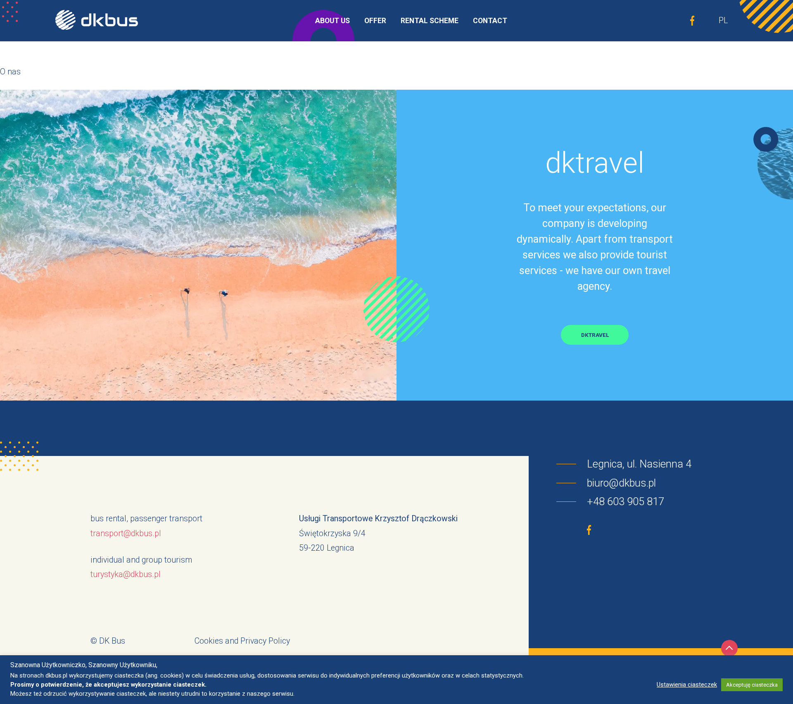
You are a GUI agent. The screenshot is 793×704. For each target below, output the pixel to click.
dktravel (595, 335)
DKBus (96, 20)
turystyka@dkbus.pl (125, 574)
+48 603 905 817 (625, 501)
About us (332, 21)
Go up (729, 648)
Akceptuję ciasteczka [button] (752, 685)
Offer (375, 21)
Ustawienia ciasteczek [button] (687, 684)
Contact (490, 21)
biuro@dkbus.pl (621, 483)
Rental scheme (429, 21)
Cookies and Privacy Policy (242, 641)
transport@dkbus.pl (125, 533)
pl (723, 20)
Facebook (692, 21)
